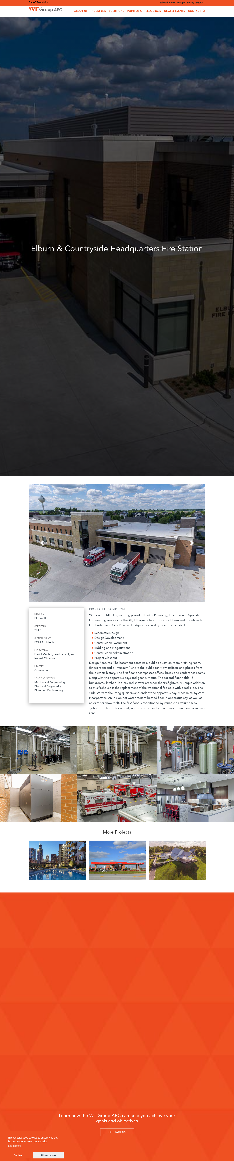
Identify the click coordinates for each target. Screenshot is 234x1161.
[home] (45, 9)
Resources (153, 11)
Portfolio (134, 11)
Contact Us (117, 1132)
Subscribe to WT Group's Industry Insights (181, 3)
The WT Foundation (38, 2)
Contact (194, 11)
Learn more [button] (14, 1145)
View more (57, 861)
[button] (81, 11)
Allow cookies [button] (48, 1155)
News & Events (174, 11)
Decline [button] (18, 1155)
